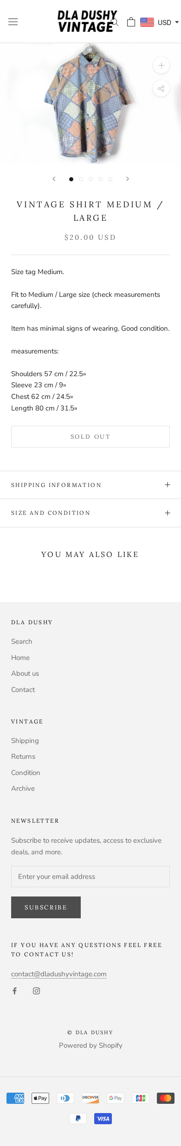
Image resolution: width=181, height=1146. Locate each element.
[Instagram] (36, 991)
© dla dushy (90, 1032)
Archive (23, 788)
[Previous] (53, 179)
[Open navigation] (13, 21)
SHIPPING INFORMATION (56, 484)
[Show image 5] (110, 179)
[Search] (114, 22)
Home (20, 657)
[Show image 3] (91, 179)
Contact (23, 689)
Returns (23, 756)
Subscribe (46, 907)
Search (21, 641)
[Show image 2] (81, 179)
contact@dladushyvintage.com (59, 974)
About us (25, 673)
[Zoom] (161, 65)
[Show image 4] (100, 179)
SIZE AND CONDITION (50, 512)
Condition (25, 772)
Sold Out (91, 437)
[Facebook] (14, 991)
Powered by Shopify (91, 1045)
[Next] (127, 179)
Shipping (25, 740)
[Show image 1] (71, 179)
